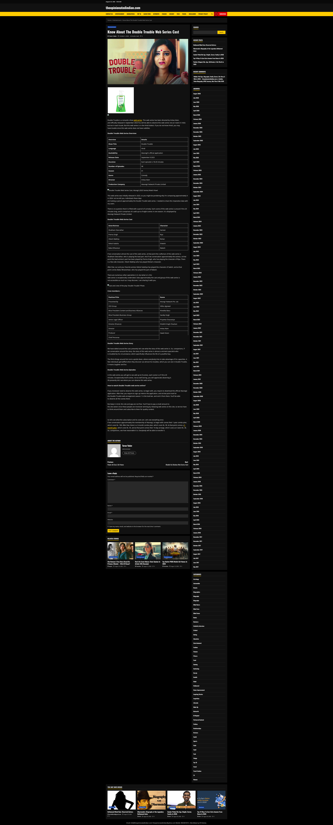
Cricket (171, 14)
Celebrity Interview (198, 626)
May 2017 (195, 567)
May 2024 (196, 209)
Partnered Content (198, 720)
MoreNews (193, 823)
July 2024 (196, 200)
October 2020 (197, 392)
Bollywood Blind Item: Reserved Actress (204, 45)
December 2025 (197, 128)
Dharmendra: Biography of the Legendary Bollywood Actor (150, 813)
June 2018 (196, 511)
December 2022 (197, 281)
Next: (177, 463)
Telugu (195, 758)
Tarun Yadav (113, 36)
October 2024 (197, 187)
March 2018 (196, 524)
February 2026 (197, 119)
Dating (195, 635)
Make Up (195, 707)
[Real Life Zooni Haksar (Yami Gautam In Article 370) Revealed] (148, 550)
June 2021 (196, 358)
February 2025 (197, 170)
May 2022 (196, 311)
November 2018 (197, 490)
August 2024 (197, 196)
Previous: (116, 463)
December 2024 (197, 179)
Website (110, 520)
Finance (164, 14)
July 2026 (196, 98)
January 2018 (197, 533)
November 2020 (197, 388)
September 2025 (198, 140)
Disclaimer (192, 14)
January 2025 (197, 175)
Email (110, 513)
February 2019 (197, 477)
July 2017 (195, 558)
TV (194, 775)
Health (195, 677)
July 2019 (196, 456)
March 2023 (196, 268)
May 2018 (196, 516)
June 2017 (196, 562)
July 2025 (196, 149)
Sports (195, 741)
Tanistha (138, 566)
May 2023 (196, 260)
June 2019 (196, 460)
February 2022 (197, 324)
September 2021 (198, 345)
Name (110, 506)
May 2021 (196, 362)
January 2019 (197, 482)
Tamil (194, 750)
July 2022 (196, 302)
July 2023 (196, 251)
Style (194, 745)
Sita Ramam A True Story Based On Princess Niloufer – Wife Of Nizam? (119, 563)
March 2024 (196, 217)
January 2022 (197, 328)
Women (195, 780)
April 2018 (196, 520)
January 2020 (197, 430)
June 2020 (196, 409)
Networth (156, 14)
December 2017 (197, 537)
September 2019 (198, 447)
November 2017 (197, 541)
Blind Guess (196, 605)
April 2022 (196, 315)
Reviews (195, 733)
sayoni (110, 566)
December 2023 (197, 230)
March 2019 (196, 473)
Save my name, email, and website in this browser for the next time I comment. (135, 526)
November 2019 (197, 439)
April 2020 (196, 418)
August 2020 (197, 400)
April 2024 (196, 213)
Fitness (195, 656)
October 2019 (197, 443)
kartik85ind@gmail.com (115, 814)
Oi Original (196, 716)
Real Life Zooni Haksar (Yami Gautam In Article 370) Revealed (147, 563)
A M (140, 816)
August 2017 (196, 554)
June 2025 (196, 153)
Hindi (194, 682)
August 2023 (197, 247)
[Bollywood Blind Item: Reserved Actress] (122, 800)
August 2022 (197, 298)
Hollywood (196, 686)
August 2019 (196, 452)
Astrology (196, 579)
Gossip (195, 673)
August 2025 (197, 145)
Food (194, 660)
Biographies (131, 14)
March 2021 (196, 371)
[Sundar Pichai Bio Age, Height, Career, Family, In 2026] (181, 800)
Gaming (195, 664)
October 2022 (197, 290)
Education (196, 639)
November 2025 (197, 132)
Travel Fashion (197, 771)
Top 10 (139, 14)
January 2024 (197, 226)
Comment (111, 480)
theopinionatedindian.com (123, 7)
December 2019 (197, 435)
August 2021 (196, 349)
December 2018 (197, 486)
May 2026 (196, 106)
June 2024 (196, 204)
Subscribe (222, 14)
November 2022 (197, 285)
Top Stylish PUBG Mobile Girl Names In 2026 (174, 563)
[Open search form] (212, 14)
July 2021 (196, 354)
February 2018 (197, 528)
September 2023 (198, 243)
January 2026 (197, 123)
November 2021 (197, 337)
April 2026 (196, 111)
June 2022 (196, 307)
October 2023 (197, 238)
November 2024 (197, 183)
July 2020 (196, 405)
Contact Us (109, 14)
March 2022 (196, 320)
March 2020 (196, 422)
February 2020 (197, 426)
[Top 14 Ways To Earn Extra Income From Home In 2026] (211, 800)
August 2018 (196, 503)
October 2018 (197, 494)
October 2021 (197, 341)
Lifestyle (195, 703)
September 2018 (198, 499)
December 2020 (197, 383)
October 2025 (197, 136)
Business (195, 622)
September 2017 (198, 550)
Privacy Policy (203, 14)
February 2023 (197, 273)
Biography (196, 596)
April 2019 (196, 469)
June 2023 (196, 256)
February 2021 (197, 375)
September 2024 (198, 192)
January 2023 (197, 277)
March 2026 (196, 115)
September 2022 (198, 294)
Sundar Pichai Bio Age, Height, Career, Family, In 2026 (208, 55)
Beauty (195, 588)
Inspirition (196, 698)
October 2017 (197, 546)
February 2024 (197, 221)
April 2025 (196, 162)
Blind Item (196, 609)
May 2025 (196, 158)
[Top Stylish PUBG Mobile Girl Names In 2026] (175, 550)
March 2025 (196, 166)
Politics (195, 724)
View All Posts (129, 453)
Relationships (197, 728)
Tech (178, 14)
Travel (184, 14)
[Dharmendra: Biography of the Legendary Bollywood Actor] (151, 800)
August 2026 (197, 94)
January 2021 (197, 379)
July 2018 (196, 507)
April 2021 (196, 366)
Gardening (196, 669)
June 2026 (196, 102)
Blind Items (147, 14)
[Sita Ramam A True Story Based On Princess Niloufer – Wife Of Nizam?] (120, 550)
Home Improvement (199, 690)
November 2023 (197, 234)
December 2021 (197, 332)
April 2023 (196, 264)
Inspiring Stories (198, 694)
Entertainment (119, 14)
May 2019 (196, 464)
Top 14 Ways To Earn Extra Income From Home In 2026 (208, 58)
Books (195, 618)
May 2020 (196, 413)
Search (195, 27)
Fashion (195, 647)
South (195, 737)
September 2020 (198, 396)
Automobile (196, 583)
